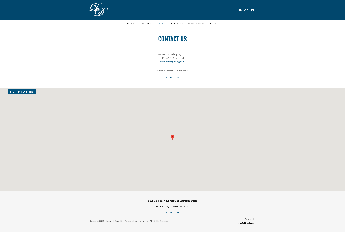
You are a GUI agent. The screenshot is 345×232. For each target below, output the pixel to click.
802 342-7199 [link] (247, 10)
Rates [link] (214, 23)
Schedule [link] (145, 23)
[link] (98, 9)
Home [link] (130, 23)
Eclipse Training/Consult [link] (188, 23)
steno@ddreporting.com (172, 61)
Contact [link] (161, 23)
